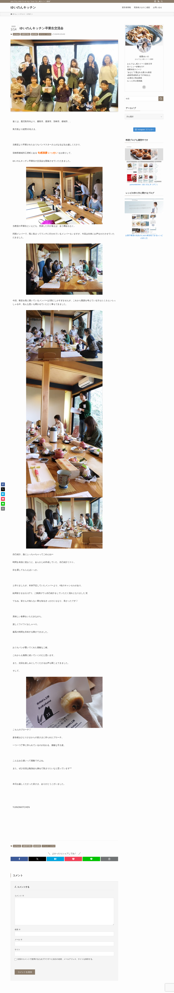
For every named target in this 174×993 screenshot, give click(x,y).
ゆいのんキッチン (23, 7)
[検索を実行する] (160, 98)
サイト (17, 949)
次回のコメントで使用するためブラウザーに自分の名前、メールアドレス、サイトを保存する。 (55, 959)
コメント (19, 896)
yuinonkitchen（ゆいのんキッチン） (144, 184)
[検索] (161, 1)
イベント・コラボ (45, 34)
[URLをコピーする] (109, 859)
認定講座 (34, 34)
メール (18, 940)
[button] (19, 859)
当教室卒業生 (25, 34)
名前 (18, 929)
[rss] (158, 1)
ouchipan (16, 34)
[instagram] (155, 1)
